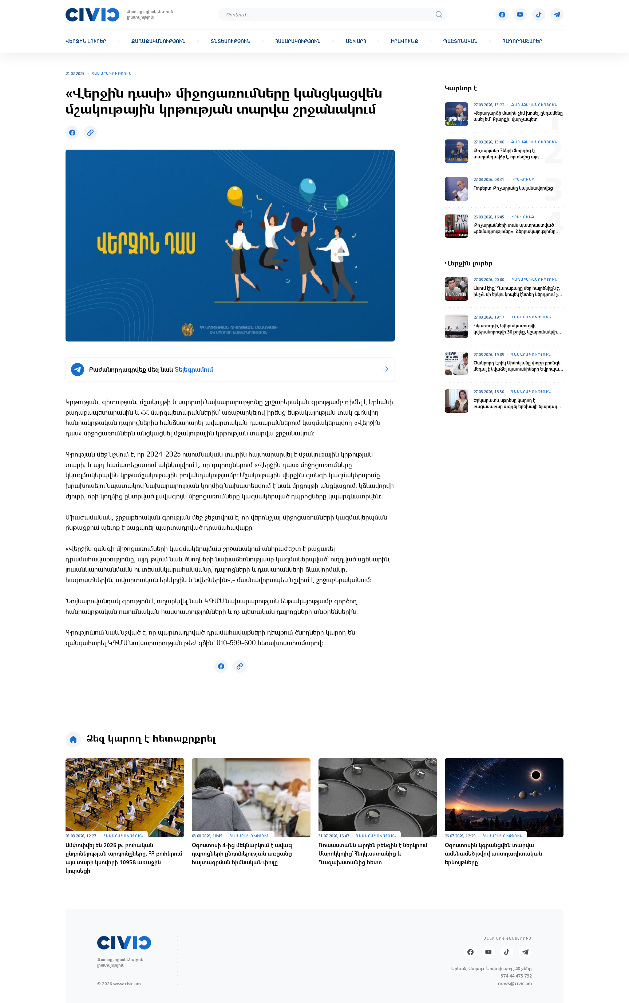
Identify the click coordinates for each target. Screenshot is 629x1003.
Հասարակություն (298, 41)
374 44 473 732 (516, 976)
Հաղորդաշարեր (522, 41)
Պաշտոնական (460, 41)
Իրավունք (404, 41)
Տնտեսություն (230, 41)
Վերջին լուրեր (86, 41)
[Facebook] (502, 14)
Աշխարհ (356, 41)
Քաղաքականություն (158, 41)
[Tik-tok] (538, 14)
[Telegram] (556, 14)
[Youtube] (520, 14)
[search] (439, 15)
